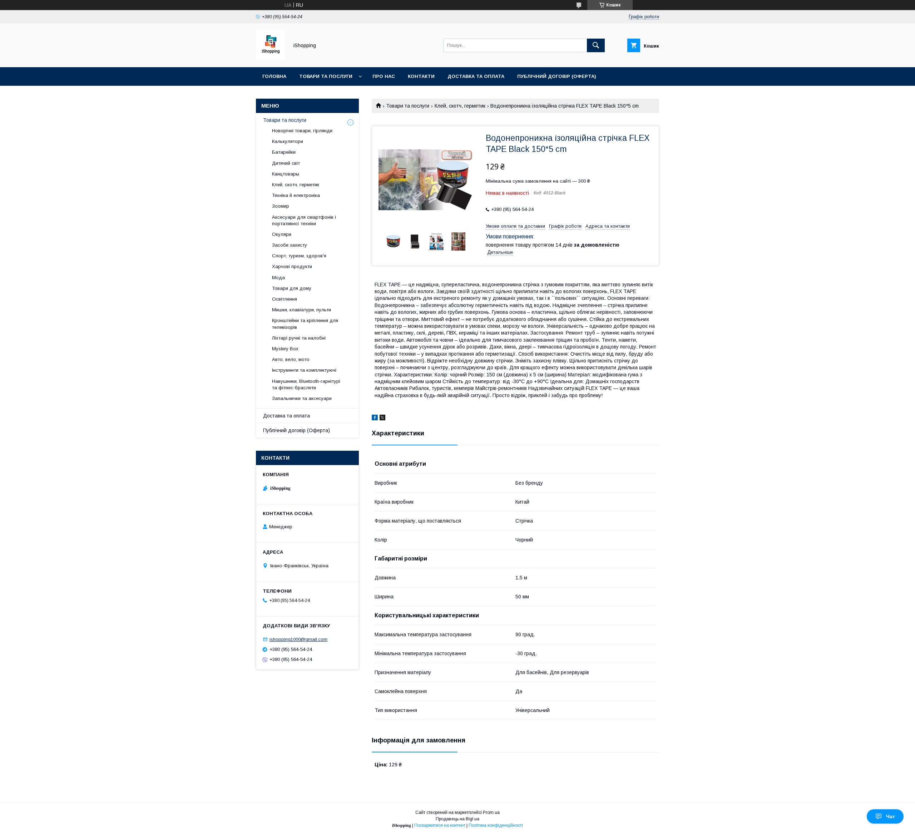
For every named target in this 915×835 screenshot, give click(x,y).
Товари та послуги (325, 76)
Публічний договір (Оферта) (296, 430)
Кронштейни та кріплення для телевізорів (305, 324)
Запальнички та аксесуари (302, 398)
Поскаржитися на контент (439, 825)
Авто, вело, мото (291, 359)
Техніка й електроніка (296, 195)
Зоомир (280, 206)
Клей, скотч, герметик (460, 106)
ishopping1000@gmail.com (298, 639)
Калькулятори (287, 141)
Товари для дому (291, 288)
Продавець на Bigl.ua (457, 818)
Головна (274, 76)
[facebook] (375, 418)
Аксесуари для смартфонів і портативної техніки (304, 220)
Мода (278, 277)
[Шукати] (596, 45)
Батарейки (284, 152)
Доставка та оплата (475, 76)
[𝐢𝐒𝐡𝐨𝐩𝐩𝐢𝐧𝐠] (270, 58)
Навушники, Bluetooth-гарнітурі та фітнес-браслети (306, 384)
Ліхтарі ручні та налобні (299, 338)
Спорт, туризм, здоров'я (299, 255)
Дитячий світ (286, 163)
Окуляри (281, 234)
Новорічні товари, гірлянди (302, 130)
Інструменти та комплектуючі (304, 370)
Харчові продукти (292, 266)
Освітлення (284, 299)
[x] (382, 418)
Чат (890, 816)
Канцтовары (285, 174)
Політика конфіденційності (496, 825)
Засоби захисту (289, 245)
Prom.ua (491, 812)
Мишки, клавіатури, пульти (301, 309)
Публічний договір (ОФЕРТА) (556, 76)
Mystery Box (285, 348)
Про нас (383, 76)
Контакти (421, 76)
